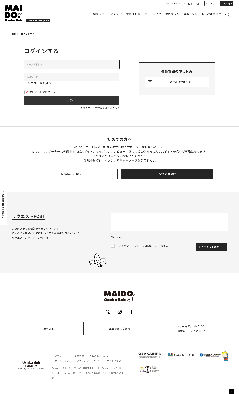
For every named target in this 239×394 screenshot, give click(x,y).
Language (226, 3)
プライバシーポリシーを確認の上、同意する (142, 246)
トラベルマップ (211, 14)
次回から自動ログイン (42, 92)
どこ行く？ (115, 14)
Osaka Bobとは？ (175, 3)
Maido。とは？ (71, 174)
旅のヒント (191, 14)
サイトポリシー (63, 360)
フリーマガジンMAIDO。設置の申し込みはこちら (192, 328)
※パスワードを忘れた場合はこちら (100, 108)
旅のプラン (172, 14)
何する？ (98, 14)
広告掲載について (99, 356)
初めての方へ (195, 3)
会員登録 (79, 356)
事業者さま (47, 328)
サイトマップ (114, 360)
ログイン (210, 3)
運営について (61, 356)
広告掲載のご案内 (119, 328)
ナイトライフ (153, 14)
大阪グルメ (133, 14)
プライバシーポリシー (89, 360)
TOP (14, 33)
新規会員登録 (167, 174)
